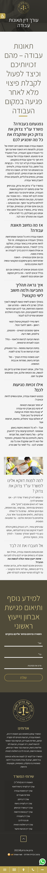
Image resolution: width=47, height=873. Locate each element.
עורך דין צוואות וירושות (23, 811)
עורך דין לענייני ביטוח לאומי (23, 786)
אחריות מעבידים (23, 795)
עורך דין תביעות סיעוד (23, 828)
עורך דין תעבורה (23, 816)
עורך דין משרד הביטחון (23, 807)
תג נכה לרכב (23, 820)
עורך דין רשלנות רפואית (23, 824)
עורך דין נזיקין (23, 799)
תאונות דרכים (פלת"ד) (23, 782)
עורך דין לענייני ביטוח (23, 803)
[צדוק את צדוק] (23, 7)
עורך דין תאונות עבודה (23, 790)
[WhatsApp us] (42, 861)
